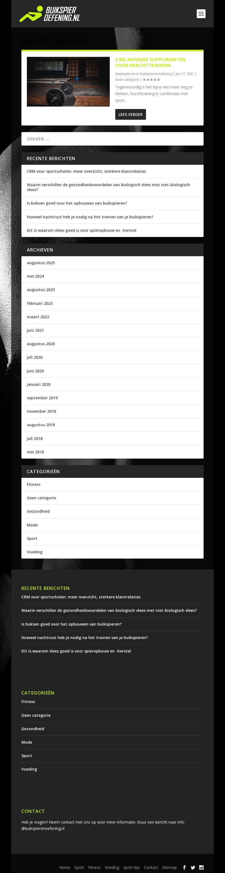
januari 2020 (38, 384)
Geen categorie (127, 79)
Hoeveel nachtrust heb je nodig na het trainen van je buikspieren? (90, 216)
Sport (32, 538)
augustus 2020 (41, 343)
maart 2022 (38, 316)
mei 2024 (35, 276)
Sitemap (169, 867)
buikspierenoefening (156, 73)
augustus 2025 (41, 262)
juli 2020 (35, 357)
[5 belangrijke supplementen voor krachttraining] (68, 82)
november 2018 (41, 411)
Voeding (35, 551)
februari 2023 (40, 303)
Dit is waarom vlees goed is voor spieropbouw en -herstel (81, 230)
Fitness (33, 484)
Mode (32, 525)
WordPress (139, 860)
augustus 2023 (41, 289)
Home (64, 867)
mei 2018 (35, 451)
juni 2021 (35, 330)
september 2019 (42, 397)
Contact (151, 867)
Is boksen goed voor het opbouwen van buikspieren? (77, 203)
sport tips (131, 867)
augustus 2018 (41, 424)
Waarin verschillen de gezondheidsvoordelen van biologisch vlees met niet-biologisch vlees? (108, 187)
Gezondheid (38, 511)
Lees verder (131, 114)
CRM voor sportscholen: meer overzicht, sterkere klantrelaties (86, 171)
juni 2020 (35, 370)
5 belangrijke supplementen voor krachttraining (150, 62)
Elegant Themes (67, 860)
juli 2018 (35, 438)
